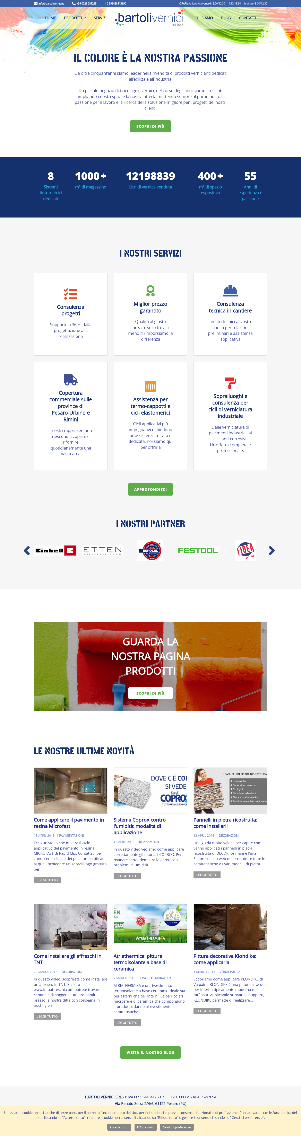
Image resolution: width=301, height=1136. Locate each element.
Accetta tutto (119, 1127)
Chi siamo (204, 18)
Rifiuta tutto (145, 1127)
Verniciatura (230, 972)
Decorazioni (229, 835)
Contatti (247, 18)
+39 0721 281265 (86, 3)
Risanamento (150, 842)
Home (50, 18)
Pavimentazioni (71, 835)
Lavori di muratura (156, 978)
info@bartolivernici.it (51, 3)
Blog (226, 18)
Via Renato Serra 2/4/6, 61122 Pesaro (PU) (150, 1103)
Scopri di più (150, 126)
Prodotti (73, 18)
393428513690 (117, 3)
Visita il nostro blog (150, 1052)
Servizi (100, 18)
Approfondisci (150, 489)
